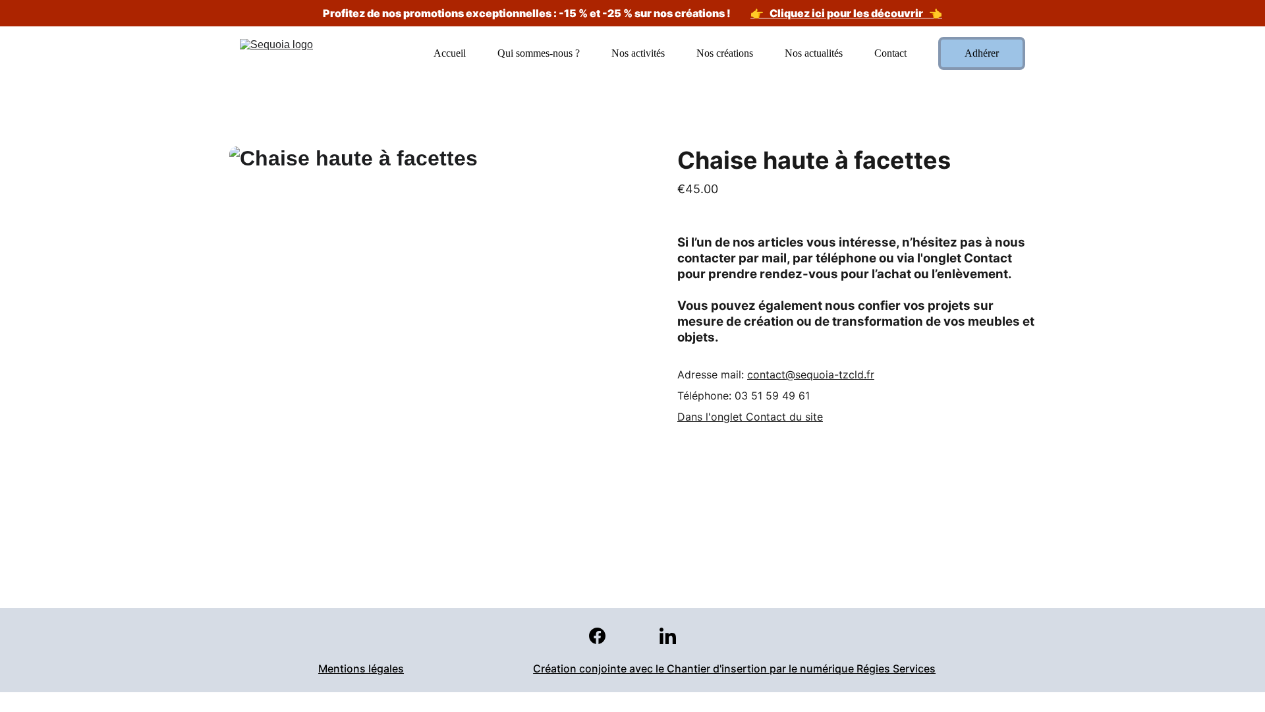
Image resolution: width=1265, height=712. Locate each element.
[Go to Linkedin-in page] (668, 636)
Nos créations (724, 53)
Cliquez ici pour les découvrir (846, 13)
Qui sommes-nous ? (538, 53)
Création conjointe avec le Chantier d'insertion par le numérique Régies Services (734, 668)
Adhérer (982, 53)
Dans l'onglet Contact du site (750, 416)
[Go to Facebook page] (604, 636)
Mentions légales (361, 668)
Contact (890, 53)
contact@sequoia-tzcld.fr (810, 374)
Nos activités (638, 53)
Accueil (450, 53)
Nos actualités (814, 53)
